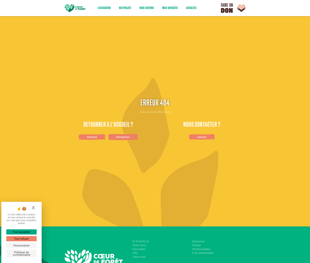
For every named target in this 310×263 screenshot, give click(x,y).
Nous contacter (170, 8)
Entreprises (198, 241)
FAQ (135, 252)
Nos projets (138, 248)
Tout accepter (21, 232)
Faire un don (139, 256)
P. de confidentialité (202, 252)
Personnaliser (21, 245)
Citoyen (196, 245)
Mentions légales (201, 248)
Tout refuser (21, 238)
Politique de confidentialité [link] (21, 253)
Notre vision (139, 245)
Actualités (191, 8)
